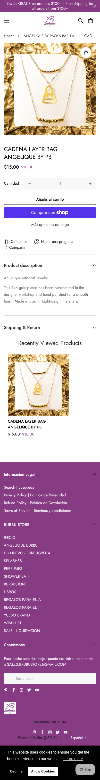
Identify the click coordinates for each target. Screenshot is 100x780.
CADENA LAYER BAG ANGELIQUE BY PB (27, 424)
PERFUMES (13, 568)
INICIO (10, 537)
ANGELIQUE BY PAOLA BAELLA (49, 36)
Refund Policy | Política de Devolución (35, 503)
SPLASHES (13, 561)
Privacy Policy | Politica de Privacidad (35, 495)
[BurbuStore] (50, 20)
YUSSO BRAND (17, 615)
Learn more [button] (73, 759)
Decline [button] (16, 771)
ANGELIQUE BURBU (21, 545)
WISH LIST (12, 623)
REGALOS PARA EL (20, 607)
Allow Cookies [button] (43, 771)
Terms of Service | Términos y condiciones (37, 510)
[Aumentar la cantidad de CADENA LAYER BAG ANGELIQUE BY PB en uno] (90, 183)
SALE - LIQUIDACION (22, 630)
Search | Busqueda (19, 487)
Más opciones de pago (50, 224)
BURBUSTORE (15, 584)
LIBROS (10, 592)
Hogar (9, 36)
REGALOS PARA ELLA (22, 599)
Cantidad (11, 183)
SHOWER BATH (17, 576)
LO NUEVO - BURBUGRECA (27, 553)
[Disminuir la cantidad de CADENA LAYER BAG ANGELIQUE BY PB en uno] (29, 183)
